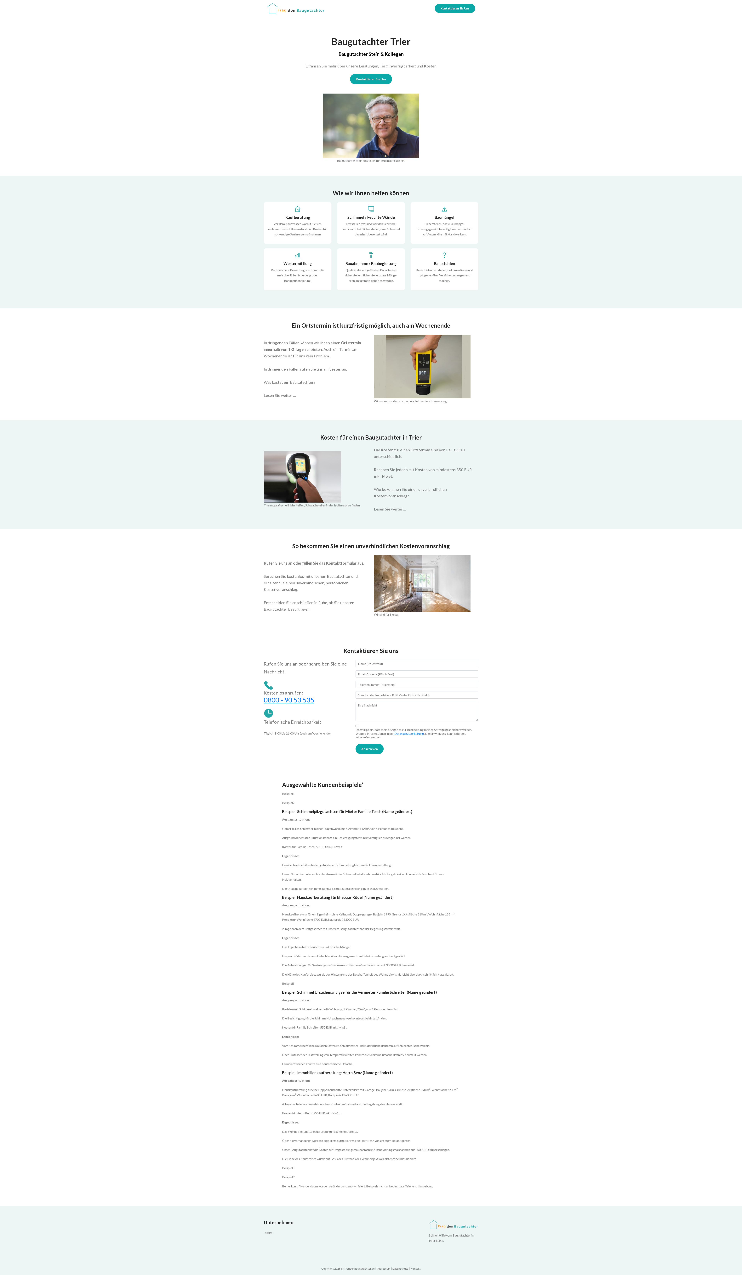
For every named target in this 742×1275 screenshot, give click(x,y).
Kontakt (415, 1268)
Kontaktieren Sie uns (371, 79)
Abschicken (369, 749)
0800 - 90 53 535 (289, 700)
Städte (268, 1233)
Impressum (383, 1268)
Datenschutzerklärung (409, 733)
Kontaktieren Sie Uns (455, 8)
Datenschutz (400, 1268)
